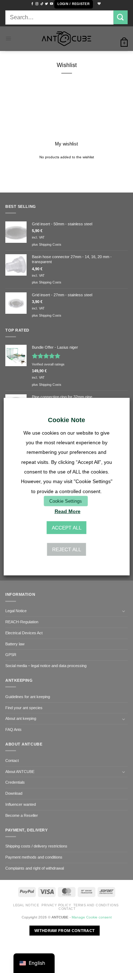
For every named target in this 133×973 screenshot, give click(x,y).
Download (13, 793)
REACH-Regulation (21, 622)
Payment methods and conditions (33, 857)
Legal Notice (16, 611)
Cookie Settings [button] (65, 500)
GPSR (10, 654)
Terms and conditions (96, 905)
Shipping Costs (50, 244)
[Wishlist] (98, 4)
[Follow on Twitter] (46, 4)
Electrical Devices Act (24, 633)
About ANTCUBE (19, 771)
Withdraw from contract (64, 930)
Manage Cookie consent (92, 917)
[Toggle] (123, 611)
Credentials (15, 782)
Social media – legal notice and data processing (46, 666)
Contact (12, 760)
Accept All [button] (67, 528)
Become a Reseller (21, 815)
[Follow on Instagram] (36, 4)
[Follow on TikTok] (41, 4)
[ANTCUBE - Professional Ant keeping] (67, 39)
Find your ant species (24, 708)
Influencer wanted (20, 804)
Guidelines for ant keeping (27, 697)
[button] (73, 4)
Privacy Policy (56, 905)
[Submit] (120, 17)
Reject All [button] (66, 549)
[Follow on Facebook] (32, 4)
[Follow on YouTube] (51, 4)
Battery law (14, 644)
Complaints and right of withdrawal (34, 868)
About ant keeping (20, 718)
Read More (68, 511)
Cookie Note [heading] (66, 419)
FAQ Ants (13, 729)
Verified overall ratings (48, 364)
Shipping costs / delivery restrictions (36, 846)
